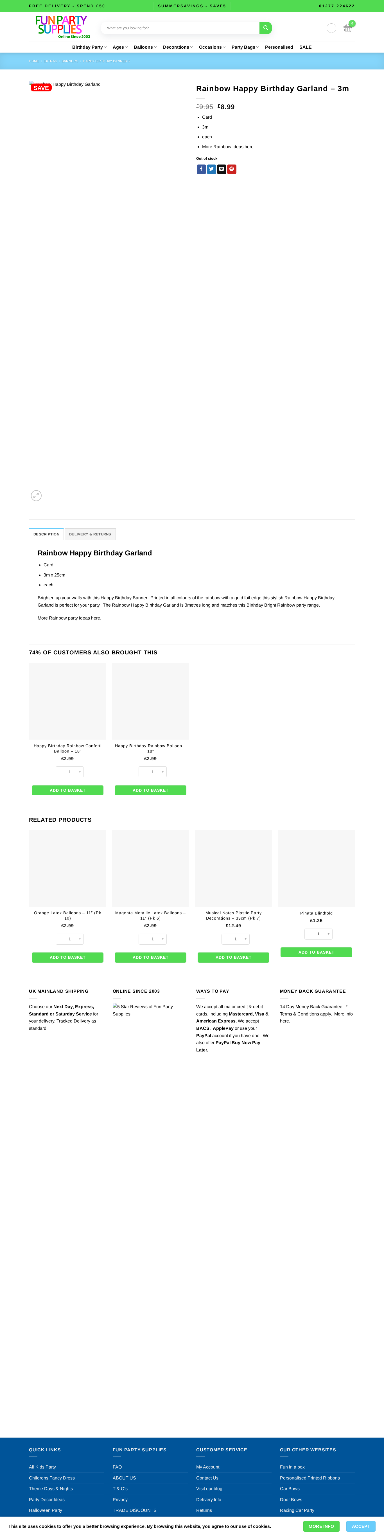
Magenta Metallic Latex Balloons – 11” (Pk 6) (150, 915)
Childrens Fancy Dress (52, 1478)
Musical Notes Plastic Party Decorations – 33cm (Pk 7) (233, 915)
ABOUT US (124, 1478)
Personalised (279, 47)
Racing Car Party (297, 1510)
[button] (331, 28)
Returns (204, 1510)
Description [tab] (46, 534)
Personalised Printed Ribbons (310, 1478)
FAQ (117, 1467)
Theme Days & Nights (51, 1488)
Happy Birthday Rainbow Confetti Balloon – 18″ (67, 748)
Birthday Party (87, 47)
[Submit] (265, 28)
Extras (50, 61)
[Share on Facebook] (201, 169)
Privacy (120, 1499)
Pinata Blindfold (316, 913)
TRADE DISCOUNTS (135, 1510)
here (249, 146)
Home (34, 61)
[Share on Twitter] (211, 169)
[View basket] (347, 28)
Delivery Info (208, 1499)
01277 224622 (337, 6)
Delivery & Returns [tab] (90, 534)
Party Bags (243, 47)
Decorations (176, 47)
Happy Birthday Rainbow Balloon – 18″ (150, 748)
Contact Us (207, 1478)
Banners (70, 61)
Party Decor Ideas (47, 1499)
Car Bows (290, 1488)
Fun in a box (292, 1467)
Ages (118, 47)
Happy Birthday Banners (106, 61)
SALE (305, 47)
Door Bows (291, 1499)
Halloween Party (45, 1510)
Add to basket (68, 790)
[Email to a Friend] (221, 169)
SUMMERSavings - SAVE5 (192, 6)
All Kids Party (42, 1467)
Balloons (143, 47)
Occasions (210, 47)
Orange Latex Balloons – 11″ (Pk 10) (67, 915)
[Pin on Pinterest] (231, 169)
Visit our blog (209, 1488)
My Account (207, 1467)
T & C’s (120, 1488)
